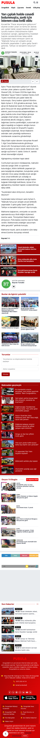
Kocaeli (18, 636)
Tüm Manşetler (10, 718)
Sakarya (18, 645)
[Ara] (34, 2)
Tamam (25, 735)
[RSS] (30, 692)
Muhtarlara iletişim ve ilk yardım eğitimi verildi (28, 328)
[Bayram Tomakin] (6, 284)
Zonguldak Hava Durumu (27, 707)
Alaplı (13, 8)
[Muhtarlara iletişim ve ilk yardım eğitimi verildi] (30, 321)
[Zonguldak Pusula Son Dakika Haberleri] (8, 2)
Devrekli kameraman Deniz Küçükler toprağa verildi (26, 631)
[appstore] (11, 698)
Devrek (28, 8)
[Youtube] (26, 692)
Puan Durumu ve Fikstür (27, 713)
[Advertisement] (20, 584)
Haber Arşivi (9, 721)
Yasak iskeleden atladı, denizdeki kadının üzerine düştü (26, 613)
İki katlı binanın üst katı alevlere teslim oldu (26, 649)
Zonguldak (5, 8)
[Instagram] (20, 692)
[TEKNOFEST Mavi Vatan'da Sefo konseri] (10, 338)
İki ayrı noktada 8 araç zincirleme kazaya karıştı (29, 344)
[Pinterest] (16, 692)
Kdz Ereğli (19, 618)
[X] (13, 692)
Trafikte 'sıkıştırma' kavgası (10, 328)
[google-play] (28, 698)
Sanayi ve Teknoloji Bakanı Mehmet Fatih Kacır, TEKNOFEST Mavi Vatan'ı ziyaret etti (10, 311)
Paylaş (6, 81)
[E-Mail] (13, 286)
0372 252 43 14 (21, 681)
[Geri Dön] (5, 734)
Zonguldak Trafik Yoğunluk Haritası (9, 713)
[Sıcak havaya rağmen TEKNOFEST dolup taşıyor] (30, 302)
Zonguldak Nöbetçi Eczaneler (10, 707)
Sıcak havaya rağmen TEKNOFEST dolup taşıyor (29, 309)
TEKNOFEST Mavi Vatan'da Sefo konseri (10, 344)
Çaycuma (20, 8)
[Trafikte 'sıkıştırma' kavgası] (10, 321)
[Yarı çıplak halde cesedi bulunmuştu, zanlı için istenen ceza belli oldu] (20, 67)
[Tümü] (37, 604)
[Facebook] (9, 692)
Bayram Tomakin (18, 282)
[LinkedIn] (23, 692)
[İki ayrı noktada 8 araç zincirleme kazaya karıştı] (30, 338)
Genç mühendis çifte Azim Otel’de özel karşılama (25, 622)
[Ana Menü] (37, 2)
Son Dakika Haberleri (30, 718)
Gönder (5, 374)
